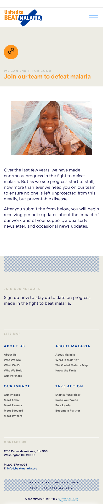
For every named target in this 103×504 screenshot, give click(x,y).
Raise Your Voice (66, 400)
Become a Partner (67, 410)
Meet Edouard (13, 410)
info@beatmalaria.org (22, 468)
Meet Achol (11, 400)
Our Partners (13, 375)
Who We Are (12, 360)
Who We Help (13, 370)
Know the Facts (65, 370)
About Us (10, 354)
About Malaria (65, 354)
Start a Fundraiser (67, 394)
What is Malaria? (67, 360)
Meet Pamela (13, 405)
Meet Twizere (13, 416)
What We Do (12, 365)
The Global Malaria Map (71, 365)
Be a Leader (63, 405)
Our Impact (12, 394)
